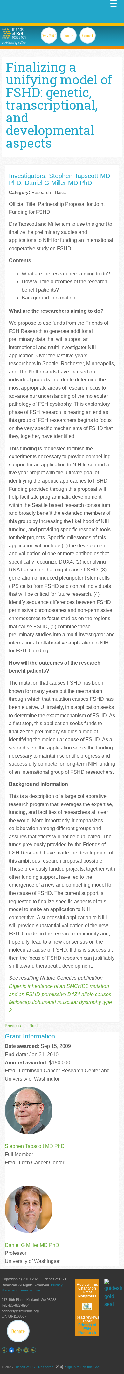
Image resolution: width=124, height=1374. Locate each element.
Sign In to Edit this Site (81, 1367)
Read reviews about (87, 1325)
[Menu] (113, 3)
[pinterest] (20, 1350)
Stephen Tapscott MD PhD (35, 1146)
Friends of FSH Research (33, 1367)
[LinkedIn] (12, 1350)
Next (33, 1025)
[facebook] (5, 1350)
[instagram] (27, 1350)
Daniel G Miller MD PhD (32, 1245)
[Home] (14, 33)
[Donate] (18, 1331)
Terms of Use (29, 1290)
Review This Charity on (87, 1290)
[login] (34, 1350)
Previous (13, 1025)
